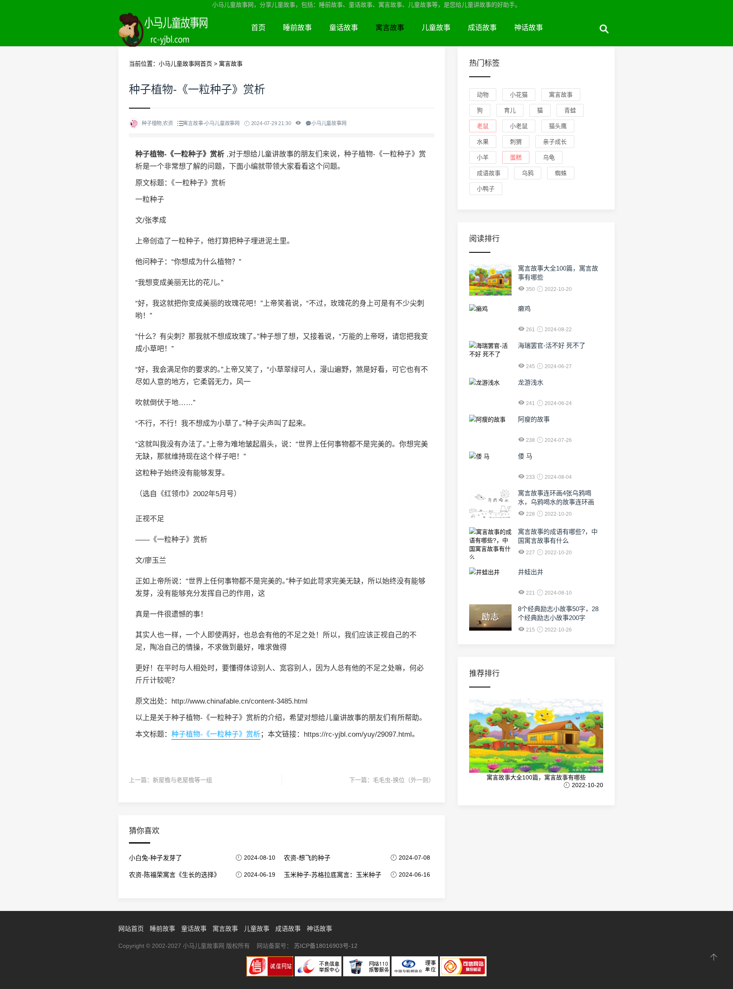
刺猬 (516, 141)
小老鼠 (519, 126)
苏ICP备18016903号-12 (326, 945)
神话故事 (528, 28)
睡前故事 (297, 28)
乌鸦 (528, 173)
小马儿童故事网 (180, 37)
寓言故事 (389, 28)
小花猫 (519, 94)
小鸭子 (486, 188)
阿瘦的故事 (534, 419)
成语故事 (482, 28)
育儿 (510, 110)
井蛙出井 (530, 572)
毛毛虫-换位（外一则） (403, 780)
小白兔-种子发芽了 (155, 857)
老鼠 (483, 126)
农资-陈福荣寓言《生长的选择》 (174, 874)
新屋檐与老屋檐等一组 (182, 780)
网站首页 (131, 928)
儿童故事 (436, 28)
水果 (483, 141)
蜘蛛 (561, 173)
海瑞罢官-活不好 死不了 (551, 345)
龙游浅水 (530, 382)
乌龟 (549, 157)
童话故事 (343, 28)
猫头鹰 (558, 126)
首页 (258, 28)
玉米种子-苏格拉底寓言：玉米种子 (332, 874)
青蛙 (570, 110)
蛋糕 (516, 157)
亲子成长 (555, 141)
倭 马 (525, 456)
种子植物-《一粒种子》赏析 (215, 734)
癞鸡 (524, 308)
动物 (483, 94)
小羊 (483, 157)
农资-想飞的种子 (307, 857)
